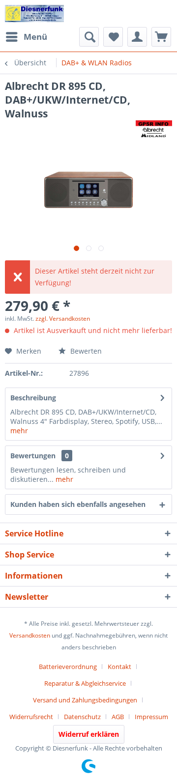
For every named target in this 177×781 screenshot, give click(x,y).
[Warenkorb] (161, 37)
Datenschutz (82, 716)
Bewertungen (33, 455)
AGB (118, 716)
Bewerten (85, 351)
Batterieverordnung (68, 666)
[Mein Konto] (137, 37)
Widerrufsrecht (31, 716)
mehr (19, 430)
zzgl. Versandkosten (62, 318)
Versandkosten (29, 635)
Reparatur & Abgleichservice (85, 683)
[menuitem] (26, 37)
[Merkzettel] (113, 37)
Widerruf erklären (89, 734)
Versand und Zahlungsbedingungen (85, 700)
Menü (35, 36)
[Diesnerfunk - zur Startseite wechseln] (34, 13)
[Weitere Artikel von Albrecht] (154, 129)
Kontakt (119, 666)
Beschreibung (33, 397)
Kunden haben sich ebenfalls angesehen (78, 504)
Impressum (151, 716)
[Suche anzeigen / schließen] (89, 37)
